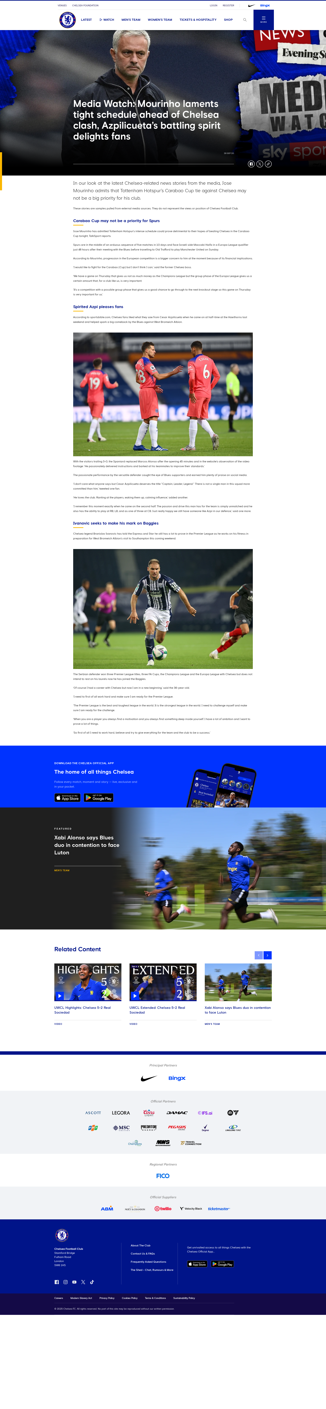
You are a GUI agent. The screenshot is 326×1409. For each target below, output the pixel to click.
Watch (108, 19)
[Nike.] (252, 5)
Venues (62, 5)
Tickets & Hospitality (198, 19)
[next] (268, 955)
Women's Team (160, 19)
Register (228, 5)
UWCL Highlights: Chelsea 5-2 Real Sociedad (82, 1010)
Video (58, 1024)
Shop (228, 19)
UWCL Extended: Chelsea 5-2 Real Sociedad (157, 1010)
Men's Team (131, 19)
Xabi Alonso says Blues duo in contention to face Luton (238, 1010)
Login (213, 5)
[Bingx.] (265, 5)
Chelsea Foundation (85, 5)
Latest (86, 19)
